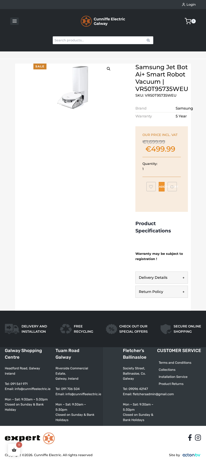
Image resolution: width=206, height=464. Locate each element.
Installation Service (173, 377)
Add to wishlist (153, 187)
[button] (108, 68)
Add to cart (162, 186)
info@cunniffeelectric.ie (32, 389)
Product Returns (171, 384)
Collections (167, 370)
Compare (174, 186)
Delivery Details (153, 277)
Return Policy (151, 291)
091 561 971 (19, 384)
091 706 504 (70, 389)
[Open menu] (14, 21)
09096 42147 (138, 389)
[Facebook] (190, 437)
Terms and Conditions (175, 363)
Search (149, 41)
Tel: (58, 389)
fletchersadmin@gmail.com (153, 394)
